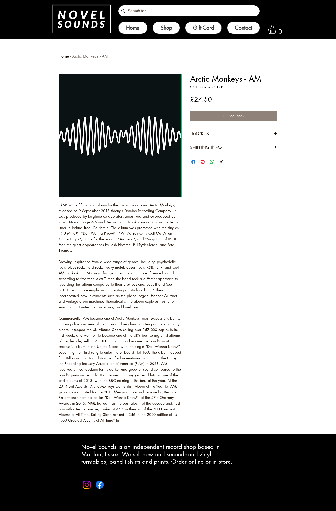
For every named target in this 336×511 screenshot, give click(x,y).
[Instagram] (86, 484)
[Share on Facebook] (193, 162)
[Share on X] (221, 162)
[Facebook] (99, 484)
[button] (277, 29)
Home (64, 56)
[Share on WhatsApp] (212, 162)
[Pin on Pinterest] (203, 162)
